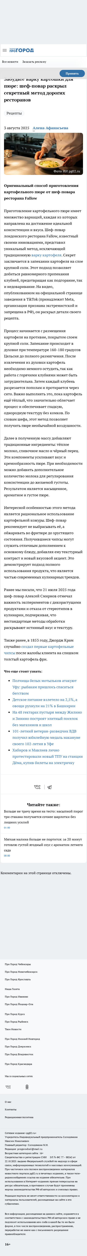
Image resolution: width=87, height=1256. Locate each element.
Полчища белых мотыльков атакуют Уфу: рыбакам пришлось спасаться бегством (44, 687)
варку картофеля (46, 255)
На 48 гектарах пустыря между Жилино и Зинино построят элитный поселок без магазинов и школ (47, 718)
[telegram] (51, 787)
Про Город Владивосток (19, 1054)
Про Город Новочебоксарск (21, 971)
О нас (8, 1101)
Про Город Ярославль (18, 979)
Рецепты (14, 113)
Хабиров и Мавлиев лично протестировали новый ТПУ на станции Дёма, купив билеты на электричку (47, 756)
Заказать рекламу (34, 62)
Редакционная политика (19, 1117)
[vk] (37, 787)
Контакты (10, 1109)
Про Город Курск (15, 1014)
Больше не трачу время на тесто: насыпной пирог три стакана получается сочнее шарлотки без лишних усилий (43, 819)
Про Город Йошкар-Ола (19, 1004)
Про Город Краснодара (18, 1064)
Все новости (10, 62)
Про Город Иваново (16, 996)
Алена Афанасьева (50, 127)
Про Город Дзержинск (18, 1046)
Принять (72, 73)
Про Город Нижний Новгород (22, 1038)
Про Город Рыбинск (16, 1021)
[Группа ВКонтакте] (8, 1087)
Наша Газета (12, 989)
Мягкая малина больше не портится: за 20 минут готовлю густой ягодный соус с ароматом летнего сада (43, 847)
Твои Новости (13, 1029)
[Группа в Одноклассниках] (27, 1087)
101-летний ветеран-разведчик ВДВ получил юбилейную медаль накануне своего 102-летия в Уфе (46, 737)
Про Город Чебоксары (18, 964)
